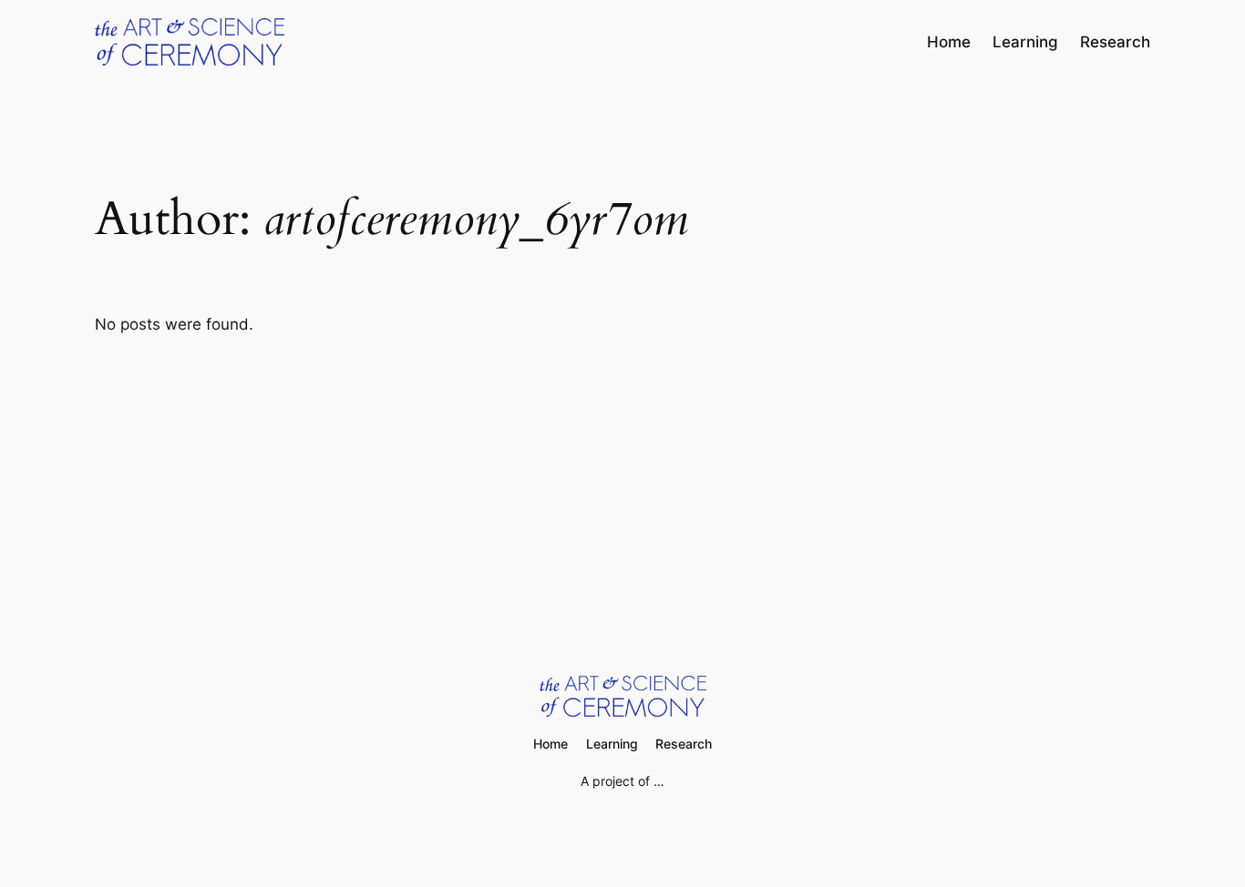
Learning (1025, 42)
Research (1115, 42)
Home (949, 42)
